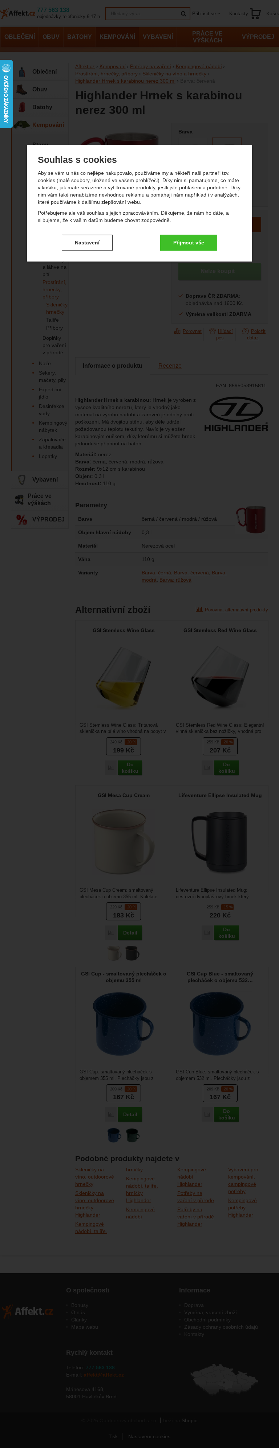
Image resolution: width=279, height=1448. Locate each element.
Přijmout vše (188, 243)
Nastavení (87, 243)
